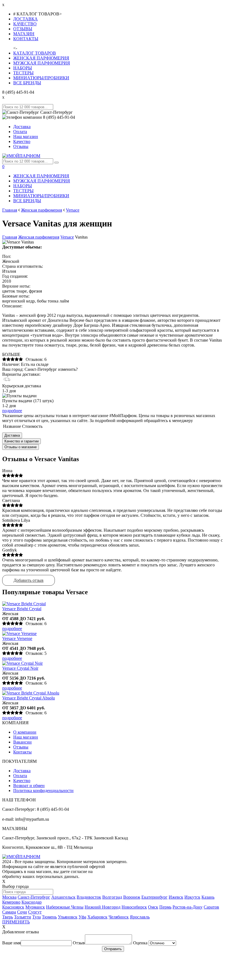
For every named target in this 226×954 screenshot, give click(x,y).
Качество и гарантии (21, 441)
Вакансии (22, 742)
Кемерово (11, 902)
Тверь (7, 917)
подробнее (12, 410)
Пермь (165, 907)
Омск (153, 907)
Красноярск (13, 907)
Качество (21, 141)
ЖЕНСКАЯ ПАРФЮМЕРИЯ (41, 58)
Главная (9, 210)
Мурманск (35, 907)
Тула (36, 917)
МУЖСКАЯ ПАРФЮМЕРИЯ (41, 63)
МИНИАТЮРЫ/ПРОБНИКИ (41, 77)
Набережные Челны (65, 907)
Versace (72, 210)
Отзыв (79, 943)
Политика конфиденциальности (43, 790)
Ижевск (176, 897)
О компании (24, 732)
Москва (9, 897)
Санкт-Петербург (34, 897)
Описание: (12, 306)
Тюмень (49, 917)
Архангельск (63, 897)
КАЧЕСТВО (25, 23)
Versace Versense (17, 638)
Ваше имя (11, 943)
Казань (207, 897)
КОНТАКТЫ (25, 38)
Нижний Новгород (102, 907)
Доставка (22, 126)
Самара (9, 912)
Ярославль (140, 917)
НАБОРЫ (22, 68)
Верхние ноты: (16, 286)
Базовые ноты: (15, 296)
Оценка (140, 943)
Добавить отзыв (29, 580)
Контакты (22, 752)
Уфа (82, 917)
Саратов (211, 907)
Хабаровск (97, 917)
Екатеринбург (154, 897)
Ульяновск (67, 917)
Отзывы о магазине (20, 447)
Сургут (35, 912)
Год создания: (15, 276)
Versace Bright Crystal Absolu (28, 698)
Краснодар (31, 902)
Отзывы (20, 146)
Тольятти (22, 917)
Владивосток (89, 897)
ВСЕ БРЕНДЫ (27, 82)
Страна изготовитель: (22, 266)
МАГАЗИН (23, 33)
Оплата (20, 131)
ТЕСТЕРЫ (23, 73)
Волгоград (112, 897)
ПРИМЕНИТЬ (16, 922)
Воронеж (131, 897)
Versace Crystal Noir (20, 668)
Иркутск (192, 897)
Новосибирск (134, 907)
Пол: (6, 256)
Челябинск (119, 917)
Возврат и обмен (29, 785)
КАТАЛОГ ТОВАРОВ (34, 53)
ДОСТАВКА (25, 19)
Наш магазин (25, 136)
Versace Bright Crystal (21, 608)
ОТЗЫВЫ (22, 28)
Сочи (22, 912)
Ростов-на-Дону (188, 907)
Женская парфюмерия (41, 210)
